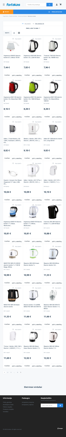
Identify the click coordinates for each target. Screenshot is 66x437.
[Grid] (18, 33)
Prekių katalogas (57, 12)
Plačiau (7, 75)
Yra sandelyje (39, 23)
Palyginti (28, 23)
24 (14, 33)
